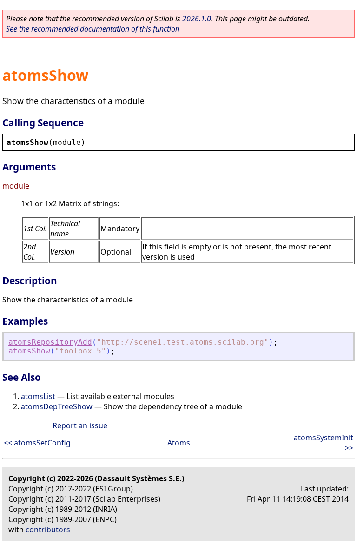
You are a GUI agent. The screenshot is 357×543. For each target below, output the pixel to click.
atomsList (38, 396)
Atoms (178, 443)
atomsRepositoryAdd (50, 342)
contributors (48, 529)
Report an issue (80, 425)
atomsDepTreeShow (57, 406)
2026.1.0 (196, 18)
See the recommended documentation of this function (92, 29)
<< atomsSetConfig (37, 443)
